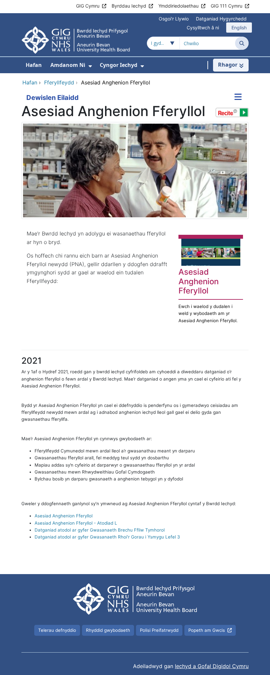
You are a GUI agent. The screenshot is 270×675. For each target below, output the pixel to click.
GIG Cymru (87, 6)
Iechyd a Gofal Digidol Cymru (212, 666)
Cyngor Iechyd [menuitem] (118, 65)
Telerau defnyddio (57, 630)
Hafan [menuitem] (34, 65)
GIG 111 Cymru (226, 6)
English (239, 27)
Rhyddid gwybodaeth (108, 630)
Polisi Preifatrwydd (159, 630)
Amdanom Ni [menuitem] (67, 65)
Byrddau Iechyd (129, 6)
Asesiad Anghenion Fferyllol (64, 515)
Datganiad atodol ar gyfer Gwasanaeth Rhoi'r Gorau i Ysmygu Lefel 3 (107, 536)
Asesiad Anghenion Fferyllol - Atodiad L (76, 523)
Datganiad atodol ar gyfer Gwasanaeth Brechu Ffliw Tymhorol (100, 530)
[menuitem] (90, 66)
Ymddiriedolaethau (178, 6)
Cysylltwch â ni (203, 27)
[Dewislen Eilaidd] (238, 97)
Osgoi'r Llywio (174, 18)
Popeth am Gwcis (206, 630)
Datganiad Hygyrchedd (221, 18)
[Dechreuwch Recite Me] (232, 112)
